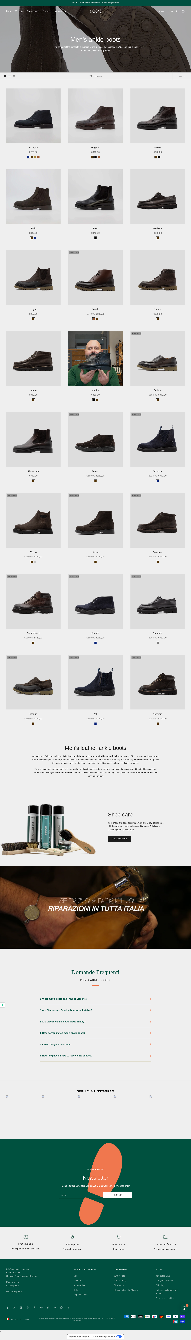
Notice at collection (79, 1336)
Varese (33, 390)
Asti (95, 714)
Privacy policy (12, 1282)
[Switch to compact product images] (14, 76)
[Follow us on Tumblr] (68, 1307)
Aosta (95, 552)
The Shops (119, 1285)
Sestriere (157, 714)
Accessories (33, 11)
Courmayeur (33, 633)
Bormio (95, 309)
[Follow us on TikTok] (48, 1307)
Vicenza (157, 471)
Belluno (158, 390)
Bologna (33, 147)
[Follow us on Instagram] (21, 1307)
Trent (95, 228)
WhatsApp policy (14, 1291)
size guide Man (163, 1276)
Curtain (157, 309)
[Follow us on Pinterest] (34, 1307)
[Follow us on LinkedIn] (55, 1307)
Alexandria (33, 471)
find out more (119, 839)
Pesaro (95, 471)
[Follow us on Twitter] (14, 1307)
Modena (157, 228)
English (161, 11)
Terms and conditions (165, 1298)
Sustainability (120, 1280)
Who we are (61, 11)
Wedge (33, 714)
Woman (19, 11)
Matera (157, 147)
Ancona (95, 633)
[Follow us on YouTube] (41, 1307)
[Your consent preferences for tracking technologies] (2, 1005)
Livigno (33, 309)
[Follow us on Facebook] (7, 1307)
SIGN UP (118, 1195)
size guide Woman (164, 1280)
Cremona (157, 633)
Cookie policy (12, 1285)
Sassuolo (157, 552)
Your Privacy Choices (104, 1336)
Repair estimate (81, 1295)
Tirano (33, 552)
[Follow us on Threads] (28, 1307)
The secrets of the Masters (126, 1290)
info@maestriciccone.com (18, 1269)
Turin (33, 228)
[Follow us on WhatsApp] (61, 1307)
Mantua (95, 390)
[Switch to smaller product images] (9, 76)
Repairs (47, 11)
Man (8, 11)
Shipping (160, 1285)
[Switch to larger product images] (5, 76)
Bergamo (95, 147)
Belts (76, 1290)
